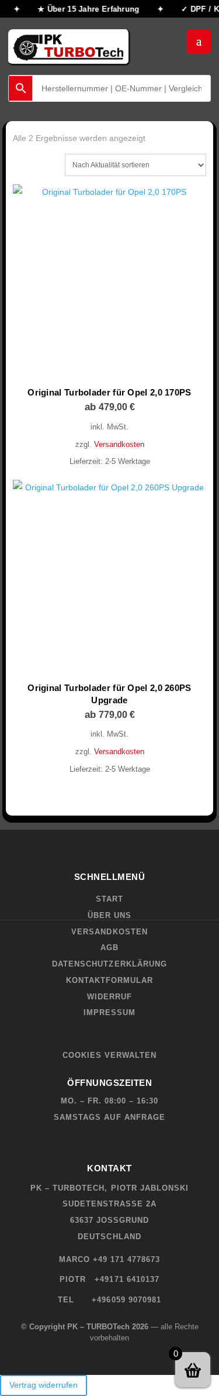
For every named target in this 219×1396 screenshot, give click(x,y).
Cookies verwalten (109, 1055)
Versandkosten (119, 445)
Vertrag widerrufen (43, 1385)
